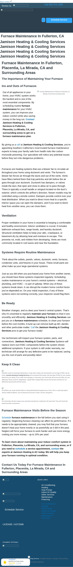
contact (55, 448)
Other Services (47, 495)
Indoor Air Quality (48, 492)
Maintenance (46, 497)
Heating (44, 487)
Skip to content (5, 1)
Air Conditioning (48, 485)
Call (33, 327)
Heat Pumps (46, 490)
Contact (30, 119)
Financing (45, 499)
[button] (43, 20)
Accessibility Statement (36, 562)
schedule (20, 448)
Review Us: (7, 6)
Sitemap (55, 558)
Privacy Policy (63, 558)
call (18, 144)
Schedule (6, 417)
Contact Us (9, 464)
